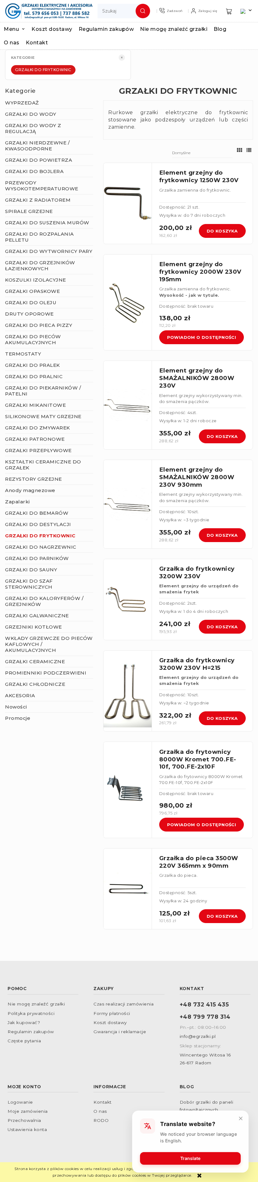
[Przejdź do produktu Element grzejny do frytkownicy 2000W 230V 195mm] (128, 302)
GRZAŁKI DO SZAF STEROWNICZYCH (29, 584)
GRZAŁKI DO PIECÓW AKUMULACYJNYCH (33, 339)
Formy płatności (111, 1013)
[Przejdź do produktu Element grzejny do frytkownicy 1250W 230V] (128, 203)
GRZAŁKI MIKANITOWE (35, 405)
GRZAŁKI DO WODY (30, 114)
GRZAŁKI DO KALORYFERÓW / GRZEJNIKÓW (44, 601)
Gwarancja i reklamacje (119, 1031)
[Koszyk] (229, 10)
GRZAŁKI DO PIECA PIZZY (38, 325)
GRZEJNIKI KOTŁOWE (33, 627)
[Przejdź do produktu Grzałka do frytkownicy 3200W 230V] (128, 599)
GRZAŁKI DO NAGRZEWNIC (40, 547)
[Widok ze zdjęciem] (239, 150)
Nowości (16, 707)
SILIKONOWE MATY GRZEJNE (43, 416)
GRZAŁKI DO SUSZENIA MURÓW (47, 223)
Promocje (17, 718)
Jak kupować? (24, 1022)
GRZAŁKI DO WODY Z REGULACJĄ (33, 128)
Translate (190, 1158)
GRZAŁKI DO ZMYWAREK (37, 428)
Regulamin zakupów (31, 1031)
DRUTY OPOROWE (29, 314)
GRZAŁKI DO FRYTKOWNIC (43, 69)
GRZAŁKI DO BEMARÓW (36, 513)
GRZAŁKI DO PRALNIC (34, 376)
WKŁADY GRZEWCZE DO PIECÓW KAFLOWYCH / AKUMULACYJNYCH (49, 644)
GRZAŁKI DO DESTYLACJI (38, 524)
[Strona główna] (49, 11)
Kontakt (102, 1102)
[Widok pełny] (249, 150)
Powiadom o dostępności (201, 337)
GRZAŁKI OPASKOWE (32, 291)
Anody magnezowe (30, 490)
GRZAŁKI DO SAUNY (31, 570)
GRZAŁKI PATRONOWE (35, 439)
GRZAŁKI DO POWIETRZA (38, 160)
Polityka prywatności (31, 1013)
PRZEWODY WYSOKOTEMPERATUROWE (41, 186)
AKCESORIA (20, 695)
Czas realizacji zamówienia (123, 1003)
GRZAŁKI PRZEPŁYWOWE (38, 450)
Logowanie (20, 1102)
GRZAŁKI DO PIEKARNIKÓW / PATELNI (43, 391)
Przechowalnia (24, 1120)
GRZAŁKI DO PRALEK (32, 365)
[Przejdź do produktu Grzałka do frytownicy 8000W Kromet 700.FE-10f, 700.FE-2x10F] (128, 789)
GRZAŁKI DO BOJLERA (34, 171)
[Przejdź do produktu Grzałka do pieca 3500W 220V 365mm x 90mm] (128, 889)
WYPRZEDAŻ (22, 103)
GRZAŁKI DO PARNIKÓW (37, 558)
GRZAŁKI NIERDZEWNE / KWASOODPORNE (37, 146)
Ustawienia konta (27, 1129)
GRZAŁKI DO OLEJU (30, 302)
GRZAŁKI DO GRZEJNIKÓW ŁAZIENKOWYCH (40, 266)
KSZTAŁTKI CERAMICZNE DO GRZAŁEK (43, 465)
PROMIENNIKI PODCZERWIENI (45, 673)
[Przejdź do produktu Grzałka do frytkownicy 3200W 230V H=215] (128, 691)
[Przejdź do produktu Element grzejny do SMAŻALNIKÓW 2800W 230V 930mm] (128, 504)
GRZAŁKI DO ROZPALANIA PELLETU (39, 237)
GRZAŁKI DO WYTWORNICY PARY (48, 251)
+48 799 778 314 (205, 1016)
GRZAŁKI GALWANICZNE (37, 616)
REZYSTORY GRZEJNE (33, 479)
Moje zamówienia (28, 1111)
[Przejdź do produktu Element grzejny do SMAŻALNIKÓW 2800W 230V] (128, 405)
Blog (187, 1086)
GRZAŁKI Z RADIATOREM (37, 200)
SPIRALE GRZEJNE (29, 211)
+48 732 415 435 (204, 1004)
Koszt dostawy (110, 1022)
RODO (101, 1120)
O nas (100, 1111)
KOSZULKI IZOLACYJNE (35, 280)
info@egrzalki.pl (198, 1036)
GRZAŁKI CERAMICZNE (35, 661)
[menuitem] (17, 29)
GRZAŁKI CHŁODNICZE (35, 684)
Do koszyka (222, 230)
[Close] (240, 1118)
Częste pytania (24, 1040)
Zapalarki (17, 502)
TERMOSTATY (23, 354)
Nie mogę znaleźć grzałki (36, 1003)
